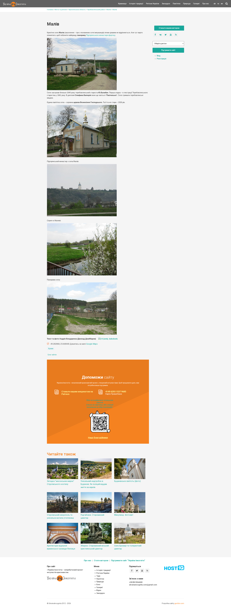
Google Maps (92, 344)
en (222, 4)
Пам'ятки (175, 4)
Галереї (196, 4)
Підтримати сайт (168, 50)
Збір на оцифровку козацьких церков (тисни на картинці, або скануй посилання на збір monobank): (99, 403)
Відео (98, 590)
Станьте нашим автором (169, 28)
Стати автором (101, 560)
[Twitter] (137, 571)
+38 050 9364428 (135, 582)
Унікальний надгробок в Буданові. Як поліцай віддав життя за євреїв (94, 484)
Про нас (205, 4)
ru (218, 4)
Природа (185, 4)
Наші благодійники (98, 437)
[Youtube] (142, 571)
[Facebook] (132, 571)
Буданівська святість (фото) (127, 481)
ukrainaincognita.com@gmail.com (143, 585)
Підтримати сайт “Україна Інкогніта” (128, 560)
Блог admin (52, 355)
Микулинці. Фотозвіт (123, 515)
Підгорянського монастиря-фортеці (100, 35)
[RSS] (147, 571)
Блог (98, 584)
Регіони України (149, 4)
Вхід (158, 56)
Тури (98, 576)
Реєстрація (161, 59)
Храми (50, 349)
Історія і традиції (132, 4)
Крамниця (122, 4)
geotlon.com (179, 603)
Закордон (164, 4)
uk (215, 4)
